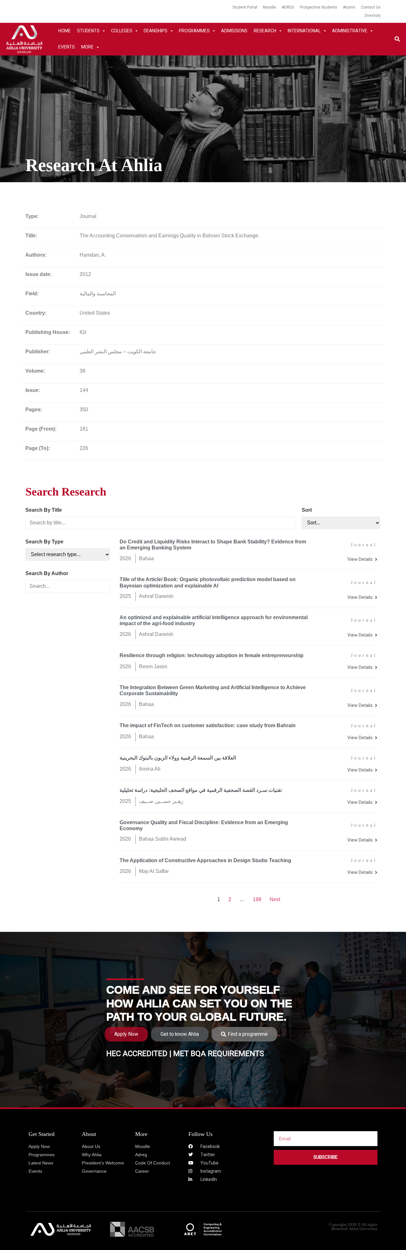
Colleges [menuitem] (121, 30)
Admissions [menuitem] (234, 30)
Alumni (349, 7)
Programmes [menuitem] (194, 30)
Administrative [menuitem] (349, 30)
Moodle (269, 7)
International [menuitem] (304, 30)
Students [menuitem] (88, 30)
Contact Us (371, 7)
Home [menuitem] (64, 30)
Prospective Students (318, 7)
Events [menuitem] (66, 46)
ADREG (288, 7)
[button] (397, 39)
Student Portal (244, 7)
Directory (373, 15)
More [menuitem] (87, 46)
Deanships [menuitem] (155, 30)
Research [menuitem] (265, 30)
